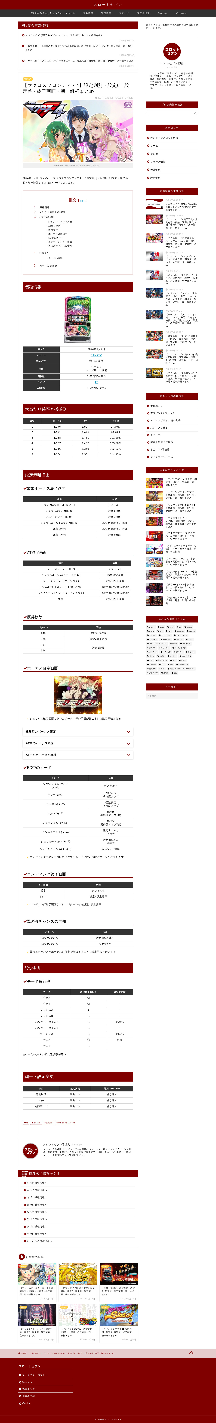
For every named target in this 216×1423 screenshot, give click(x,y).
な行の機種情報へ (37, 1212)
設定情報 (106, 13)
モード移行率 (55, 258)
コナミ (190, 639)
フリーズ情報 (158, 161)
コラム (154, 145)
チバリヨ (155, 435)
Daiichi (151, 631)
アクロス (152, 635)
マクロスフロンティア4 (66, 1123)
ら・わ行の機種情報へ (39, 1241)
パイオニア (167, 652)
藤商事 (166, 673)
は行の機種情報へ (37, 1219)
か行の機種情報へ (37, 1190)
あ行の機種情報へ (37, 1182)
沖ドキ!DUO (153, 673)
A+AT (162, 627)
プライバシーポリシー (35, 1375)
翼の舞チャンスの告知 (60, 245)
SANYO (192, 631)
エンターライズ (181, 635)
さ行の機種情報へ (37, 1197)
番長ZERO (156, 406)
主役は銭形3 (162, 660)
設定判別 (45, 253)
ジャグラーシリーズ (161, 456)
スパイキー (186, 644)
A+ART (151, 627)
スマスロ (49, 1123)
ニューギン (165, 648)
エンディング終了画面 (60, 241)
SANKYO (96, 355)
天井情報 (88, 13)
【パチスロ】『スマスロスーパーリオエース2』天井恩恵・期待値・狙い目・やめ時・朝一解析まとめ (79, 61)
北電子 (183, 660)
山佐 (171, 664)
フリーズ (124, 13)
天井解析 (155, 169)
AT (96, 382)
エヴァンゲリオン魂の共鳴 (165, 420)
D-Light (189, 627)
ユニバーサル (186, 656)
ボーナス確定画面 (57, 233)
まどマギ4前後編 (160, 449)
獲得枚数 (53, 229)
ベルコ (151, 656)
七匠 (150, 660)
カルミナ (179, 639)
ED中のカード (55, 237)
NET (169, 631)
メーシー (173, 656)
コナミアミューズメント (158, 644)
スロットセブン (108, 4)
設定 (175, 673)
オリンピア (153, 639)
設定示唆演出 (47, 216)
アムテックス (166, 635)
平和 (162, 669)
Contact (181, 13)
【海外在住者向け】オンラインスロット (52, 13)
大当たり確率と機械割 (52, 212)
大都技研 (152, 664)
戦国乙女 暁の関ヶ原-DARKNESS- (182, 669)
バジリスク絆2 (158, 427)
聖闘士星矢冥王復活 (161, 442)
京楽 (174, 660)
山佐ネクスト (183, 664)
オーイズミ (167, 639)
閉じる (83, 200)
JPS (161, 631)
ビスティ (179, 652)
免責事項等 (28, 1388)
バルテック (153, 652)
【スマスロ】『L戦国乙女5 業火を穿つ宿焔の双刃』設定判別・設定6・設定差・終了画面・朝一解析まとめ (79, 48)
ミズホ (162, 656)
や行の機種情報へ (37, 1233)
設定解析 (27, 79)
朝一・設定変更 (48, 265)
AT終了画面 (54, 225)
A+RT (172, 627)
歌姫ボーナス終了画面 (60, 222)
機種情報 (45, 207)
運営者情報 (143, 13)
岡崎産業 (152, 669)
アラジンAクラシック (162, 413)
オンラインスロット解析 (164, 137)
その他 (154, 153)
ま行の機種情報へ (37, 1226)
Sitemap (163, 13)
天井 (162, 664)
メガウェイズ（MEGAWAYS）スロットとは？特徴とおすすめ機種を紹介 (64, 35)
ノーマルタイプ (180, 648)
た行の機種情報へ (37, 1204)
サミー (174, 644)
